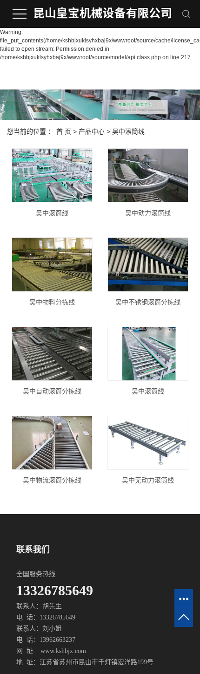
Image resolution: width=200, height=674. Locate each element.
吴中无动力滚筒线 (148, 480)
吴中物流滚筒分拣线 (52, 480)
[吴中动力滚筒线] (147, 175)
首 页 (63, 131)
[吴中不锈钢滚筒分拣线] (147, 264)
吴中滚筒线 (128, 131)
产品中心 (92, 131)
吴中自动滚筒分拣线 (52, 391)
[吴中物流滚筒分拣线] (52, 443)
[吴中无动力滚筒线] (147, 443)
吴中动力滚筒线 (148, 213)
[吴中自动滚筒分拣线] (52, 354)
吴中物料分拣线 (52, 302)
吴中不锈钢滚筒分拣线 (147, 302)
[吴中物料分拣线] (52, 264)
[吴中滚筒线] (52, 175)
